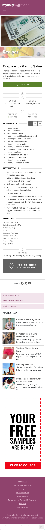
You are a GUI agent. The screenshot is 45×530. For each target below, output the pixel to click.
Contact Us (22, 481)
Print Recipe (24, 85)
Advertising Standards (23, 485)
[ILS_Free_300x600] (23, 433)
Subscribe (22, 489)
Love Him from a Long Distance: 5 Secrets (26, 335)
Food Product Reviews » (13, 300)
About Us (22, 504)
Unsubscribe (22, 507)
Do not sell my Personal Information (22, 500)
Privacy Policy (22, 496)
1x (30, 123)
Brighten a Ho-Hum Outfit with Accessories (28, 380)
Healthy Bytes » (9, 306)
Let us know (21, 267)
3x (40, 123)
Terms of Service (22, 492)
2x (35, 123)
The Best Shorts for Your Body (27, 349)
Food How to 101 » (11, 295)
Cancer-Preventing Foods (28, 319)
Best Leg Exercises (24, 364)
